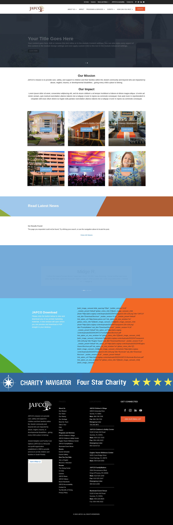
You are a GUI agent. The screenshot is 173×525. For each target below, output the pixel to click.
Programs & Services (94, 9)
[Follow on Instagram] (138, 2)
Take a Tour (62, 424)
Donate (140, 9)
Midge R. (86, 267)
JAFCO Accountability (118, 2)
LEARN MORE (46, 129)
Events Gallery (63, 454)
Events (110, 9)
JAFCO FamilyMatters (46, 163)
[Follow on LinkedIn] (141, 2)
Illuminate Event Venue (86, 163)
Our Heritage (63, 419)
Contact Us (130, 2)
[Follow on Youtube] (143, 2)
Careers (93, 2)
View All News (86, 235)
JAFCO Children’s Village (67, 435)
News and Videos (103, 2)
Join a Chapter (63, 460)
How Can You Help (124, 9)
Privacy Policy (63, 492)
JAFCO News (63, 476)
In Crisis (86, 2)
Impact (81, 9)
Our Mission (62, 411)
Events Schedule (64, 452)
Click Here (33, 47)
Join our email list (133, 419)
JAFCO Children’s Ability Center (69, 438)
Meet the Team (63, 422)
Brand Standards (64, 481)
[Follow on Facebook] (135, 2)
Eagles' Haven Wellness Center (127, 123)
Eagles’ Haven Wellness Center (69, 441)
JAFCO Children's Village (46, 123)
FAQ (60, 427)
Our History (62, 416)
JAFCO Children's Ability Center (86, 123)
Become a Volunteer (65, 463)
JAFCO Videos (63, 479)
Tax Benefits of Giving (66, 490)
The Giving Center (64, 468)
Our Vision (62, 413)
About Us (71, 9)
